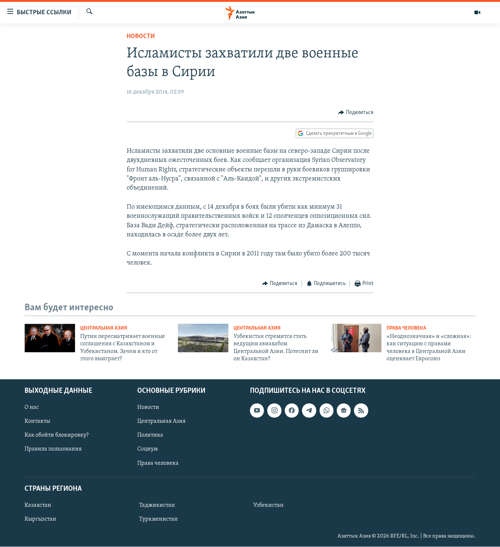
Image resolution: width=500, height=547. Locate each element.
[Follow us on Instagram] (274, 411)
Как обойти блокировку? (57, 435)
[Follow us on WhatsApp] (326, 411)
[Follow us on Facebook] (292, 411)
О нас (32, 408)
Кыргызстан (40, 519)
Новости (141, 36)
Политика (150, 435)
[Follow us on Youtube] (257, 411)
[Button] (355, 112)
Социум (147, 449)
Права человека (406, 328)
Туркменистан (158, 519)
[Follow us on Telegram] (309, 411)
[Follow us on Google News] (344, 411)
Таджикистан (157, 505)
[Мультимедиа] (477, 12)
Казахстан (38, 505)
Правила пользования (53, 449)
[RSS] (361, 411)
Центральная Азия (103, 328)
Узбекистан (268, 505)
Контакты (37, 422)
